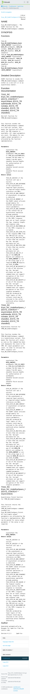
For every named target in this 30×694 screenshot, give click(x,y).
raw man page (7, 645)
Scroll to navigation (6, 12)
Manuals (4, 6)
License (15, 690)
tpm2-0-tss (20, 6)
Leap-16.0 (5, 662)
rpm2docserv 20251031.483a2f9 (18, 688)
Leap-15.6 (5, 666)
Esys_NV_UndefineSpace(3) (10, 17)
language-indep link (8, 641)
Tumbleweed (12, 6)
